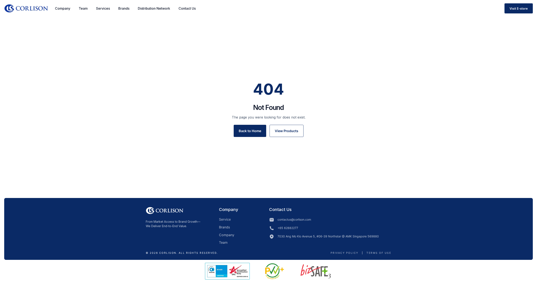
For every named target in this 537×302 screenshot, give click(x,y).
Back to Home (250, 131)
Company (62, 8)
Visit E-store (519, 8)
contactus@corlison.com (294, 219)
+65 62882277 (288, 228)
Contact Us (187, 8)
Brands (123, 8)
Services (103, 8)
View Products (286, 131)
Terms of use (378, 252)
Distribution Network (154, 8)
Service (225, 219)
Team (83, 8)
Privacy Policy (344, 252)
